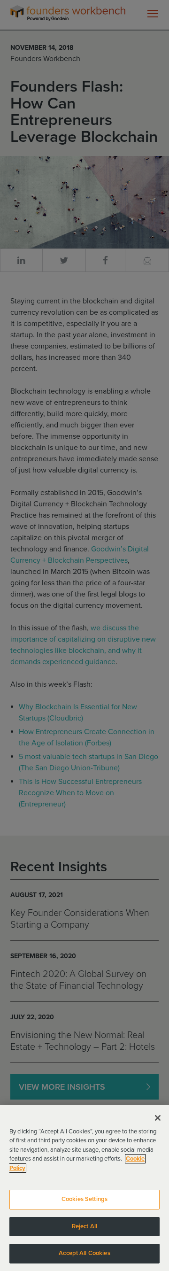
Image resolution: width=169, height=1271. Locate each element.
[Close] (157, 1118)
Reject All (84, 1226)
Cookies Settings (84, 1199)
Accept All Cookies (84, 1253)
